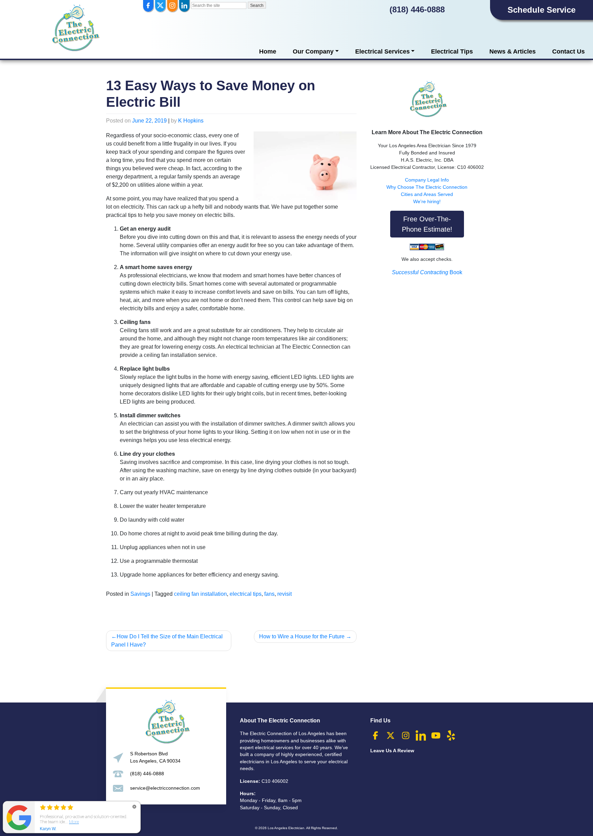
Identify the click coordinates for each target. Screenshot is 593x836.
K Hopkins (191, 121)
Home (267, 51)
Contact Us (568, 51)
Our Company (313, 51)
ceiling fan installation (200, 594)
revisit (284, 594)
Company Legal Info (427, 180)
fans (269, 594)
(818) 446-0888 (417, 9)
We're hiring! (427, 201)
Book (427, 272)
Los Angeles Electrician (286, 828)
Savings (140, 594)
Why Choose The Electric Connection (426, 187)
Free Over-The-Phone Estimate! (427, 224)
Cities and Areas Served (427, 194)
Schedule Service (541, 9)
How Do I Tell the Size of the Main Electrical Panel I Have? (167, 641)
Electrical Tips (452, 51)
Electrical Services (382, 51)
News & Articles (512, 51)
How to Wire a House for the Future (302, 636)
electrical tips (245, 594)
